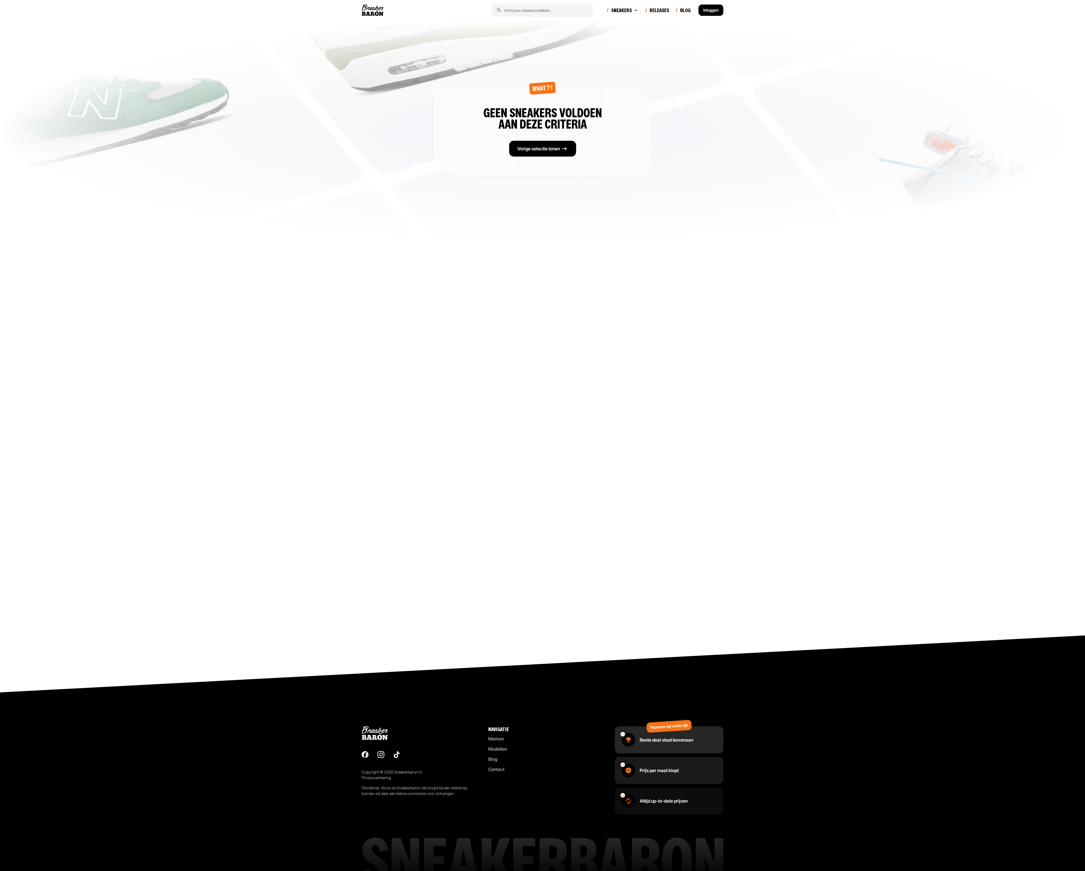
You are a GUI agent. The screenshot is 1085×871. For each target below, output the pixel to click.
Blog (492, 759)
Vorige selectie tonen (538, 148)
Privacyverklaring (376, 777)
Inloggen (711, 10)
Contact (496, 769)
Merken (496, 739)
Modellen (497, 749)
